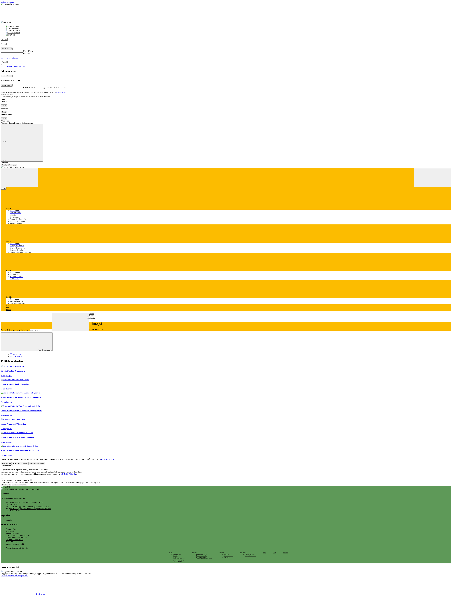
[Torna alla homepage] (226, 167)
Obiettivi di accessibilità (14, 540)
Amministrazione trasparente (204, 558)
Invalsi (285, 553)
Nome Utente (28, 51)
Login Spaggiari (61, 92)
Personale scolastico (201, 555)
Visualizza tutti (15, 354)
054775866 (13, 504)
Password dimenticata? (9, 58)
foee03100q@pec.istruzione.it (30, 509)
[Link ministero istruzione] (11, 4)
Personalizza (6, 463)
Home (91, 314)
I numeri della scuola (179, 558)
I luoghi (175, 555)
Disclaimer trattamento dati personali (14, 576)
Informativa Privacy (13, 533)
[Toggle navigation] (19, 177)
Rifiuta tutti (20, 463)
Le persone (176, 557)
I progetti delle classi (250, 555)
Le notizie (226, 554)
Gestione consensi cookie (15, 544)
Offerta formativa (249, 554)
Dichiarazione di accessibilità (16, 538)
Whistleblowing (11, 542)
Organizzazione (177, 561)
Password (26, 54)
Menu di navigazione (44, 350)
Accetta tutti (36, 463)
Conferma (12, 165)
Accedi (4, 39)
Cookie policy (11, 529)
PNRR (274, 553)
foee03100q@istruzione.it (30, 507)
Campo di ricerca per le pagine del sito (15, 330)
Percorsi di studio (201, 557)
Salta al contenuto (7, 2)
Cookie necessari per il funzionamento (15, 480)
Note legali (10, 531)
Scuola (91, 316)
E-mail (25, 88)
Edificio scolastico (17, 356)
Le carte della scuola (178, 560)
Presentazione (177, 554)
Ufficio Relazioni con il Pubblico (18, 535)
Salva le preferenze (19, 485)
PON (264, 553)
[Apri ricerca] (432, 177)
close (4, 188)
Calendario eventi (228, 555)
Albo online (227, 557)
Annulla (4, 165)
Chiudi (4, 106)
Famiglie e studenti (201, 554)
